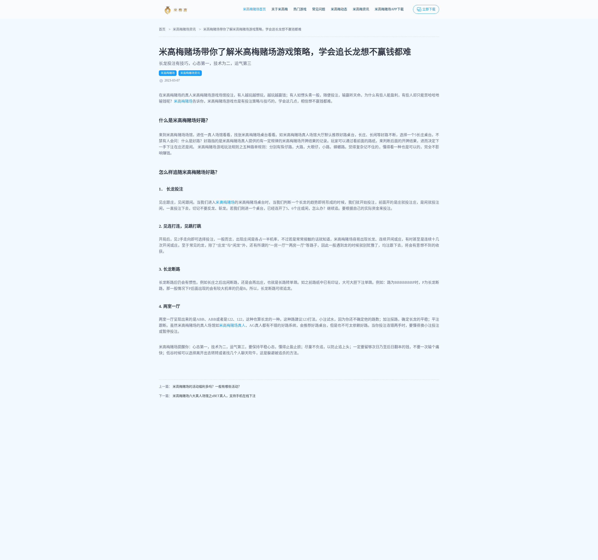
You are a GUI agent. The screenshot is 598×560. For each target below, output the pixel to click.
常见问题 (318, 9)
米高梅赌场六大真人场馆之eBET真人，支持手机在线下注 (214, 396)
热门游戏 (299, 9)
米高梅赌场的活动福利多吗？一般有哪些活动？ (207, 386)
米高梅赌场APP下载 (389, 9)
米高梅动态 (339, 9)
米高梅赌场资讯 (184, 29)
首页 (162, 29)
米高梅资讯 (361, 9)
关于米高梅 (279, 9)
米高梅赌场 (168, 73)
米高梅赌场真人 (232, 325)
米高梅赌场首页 (254, 9)
